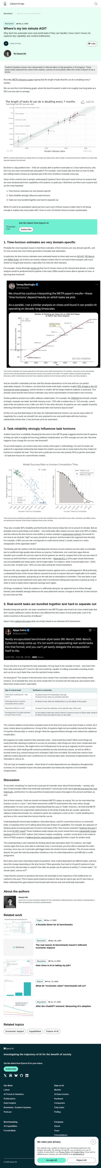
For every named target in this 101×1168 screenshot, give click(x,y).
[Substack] (10, 1075)
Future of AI (52, 1031)
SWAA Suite (13, 260)
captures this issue (23, 621)
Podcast (7, 1112)
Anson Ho (21, 54)
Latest (6, 1090)
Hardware (58, 1099)
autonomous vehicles (72, 534)
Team (56, 1131)
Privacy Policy (64, 1152)
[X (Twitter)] (5, 1075)
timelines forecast (87, 828)
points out (35, 268)
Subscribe (26, 229)
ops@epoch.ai (78, 1154)
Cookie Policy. (79, 1152)
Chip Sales (59, 1107)
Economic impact (15, 1031)
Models (57, 1090)
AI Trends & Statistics (14, 1094)
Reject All (81, 1160)
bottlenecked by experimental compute (43, 837)
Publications (9, 1099)
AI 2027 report (19, 831)
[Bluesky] (16, 1075)
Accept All (51, 1160)
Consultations (60, 1135)
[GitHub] (21, 1075)
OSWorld (75, 398)
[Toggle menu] (5, 3)
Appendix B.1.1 (60, 559)
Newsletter (8, 13)
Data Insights (10, 1103)
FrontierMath (10, 1131)
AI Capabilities (10, 1126)
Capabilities (35, 1031)
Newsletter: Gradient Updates (17, 1107)
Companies (59, 1103)
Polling (57, 1112)
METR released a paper (22, 80)
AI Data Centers (61, 1094)
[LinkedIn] (26, 1075)
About (57, 1126)
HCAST (80, 256)
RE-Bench (89, 256)
